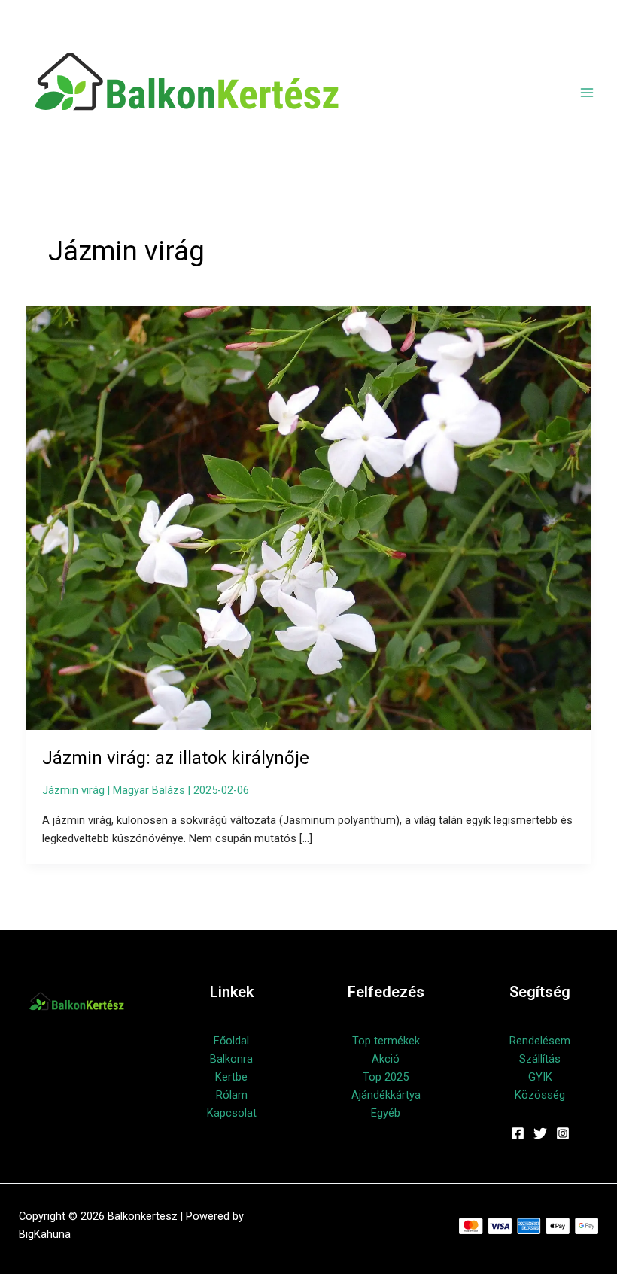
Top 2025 (386, 1077)
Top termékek (386, 1040)
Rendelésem (539, 1040)
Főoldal (231, 1040)
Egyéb (385, 1113)
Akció (386, 1059)
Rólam (232, 1095)
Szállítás (540, 1059)
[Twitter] (540, 1133)
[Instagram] (563, 1133)
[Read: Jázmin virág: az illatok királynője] (308, 517)
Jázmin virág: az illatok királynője (175, 757)
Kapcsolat (232, 1113)
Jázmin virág (73, 790)
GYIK (540, 1077)
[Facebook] (517, 1133)
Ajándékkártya (386, 1095)
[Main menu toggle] (587, 93)
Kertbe (231, 1077)
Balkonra (231, 1059)
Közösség (540, 1095)
